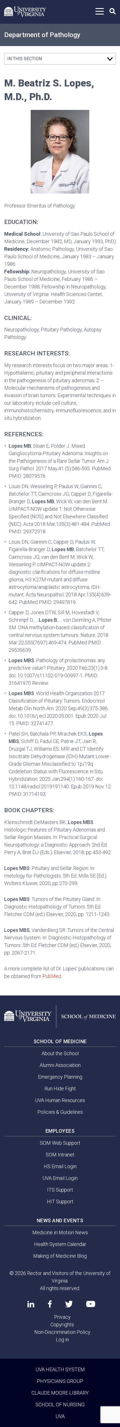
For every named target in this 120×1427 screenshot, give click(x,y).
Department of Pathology (42, 35)
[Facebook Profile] (50, 1304)
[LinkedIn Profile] (31, 1304)
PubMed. (52, 976)
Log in (62, 1339)
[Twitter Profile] (69, 1304)
